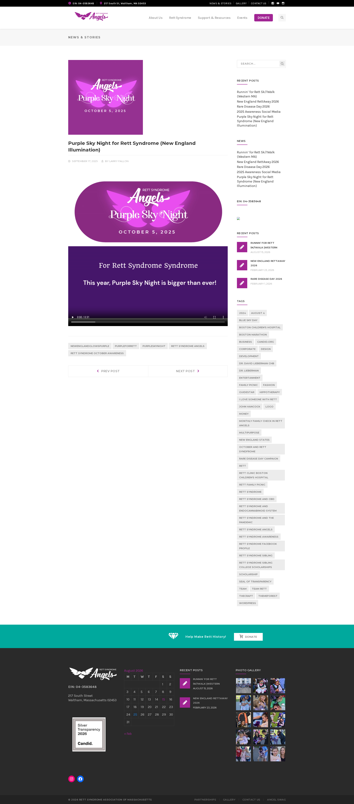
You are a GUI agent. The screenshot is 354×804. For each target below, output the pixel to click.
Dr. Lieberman (249, 370)
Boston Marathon (253, 334)
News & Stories (220, 3)
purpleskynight (154, 346)
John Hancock (249, 406)
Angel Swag (276, 799)
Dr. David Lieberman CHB (256, 363)
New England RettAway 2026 (258, 101)
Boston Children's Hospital (260, 327)
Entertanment (249, 377)
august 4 (258, 312)
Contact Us (258, 3)
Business (245, 341)
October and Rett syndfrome (252, 449)
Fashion (269, 384)
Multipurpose (249, 432)
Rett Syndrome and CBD (256, 498)
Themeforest (267, 595)
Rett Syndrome (250, 491)
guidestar (246, 392)
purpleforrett (126, 346)
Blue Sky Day (248, 320)
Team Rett (259, 588)
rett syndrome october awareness (97, 353)
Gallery (241, 3)
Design (266, 348)
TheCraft (246, 595)
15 (163, 699)
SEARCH (282, 63)
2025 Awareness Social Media (259, 112)
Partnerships (205, 799)
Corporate (247, 348)
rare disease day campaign (258, 458)
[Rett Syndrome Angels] (91, 16)
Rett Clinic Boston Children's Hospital (253, 475)
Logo (269, 406)
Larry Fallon (119, 161)
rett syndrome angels (187, 346)
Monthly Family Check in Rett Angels (260, 423)
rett (242, 465)
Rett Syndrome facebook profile (258, 546)
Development (249, 356)
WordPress (247, 603)
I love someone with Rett (258, 399)
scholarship (248, 574)
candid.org (265, 341)
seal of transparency (255, 581)
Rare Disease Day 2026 (253, 106)
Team (243, 588)
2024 (242, 312)
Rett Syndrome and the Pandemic (256, 520)
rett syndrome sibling (256, 555)
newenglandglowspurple (90, 346)
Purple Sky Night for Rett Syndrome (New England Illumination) (255, 121)
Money (244, 413)
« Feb (128, 734)
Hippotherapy (270, 392)
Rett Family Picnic (252, 484)
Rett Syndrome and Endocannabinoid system (258, 508)
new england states (254, 439)
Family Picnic (248, 384)
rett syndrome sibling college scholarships (256, 565)
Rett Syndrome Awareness (258, 536)
